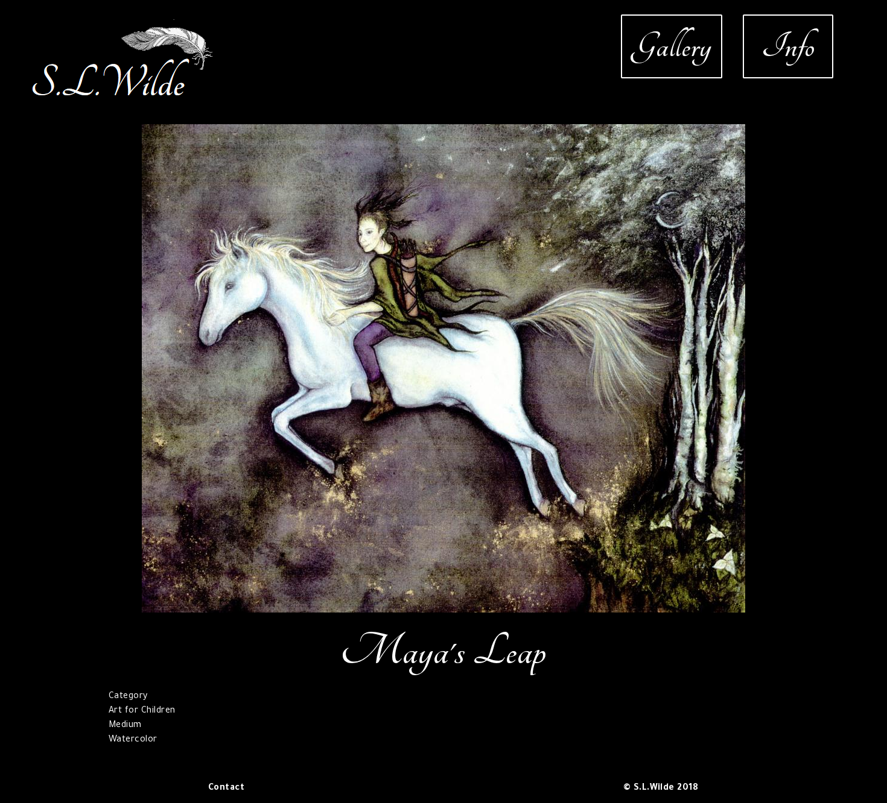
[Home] (123, 26)
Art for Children (142, 711)
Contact (226, 788)
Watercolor (133, 740)
